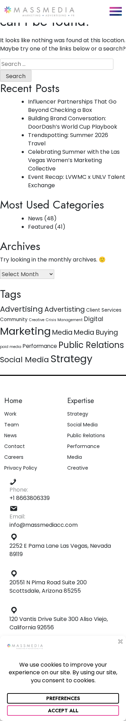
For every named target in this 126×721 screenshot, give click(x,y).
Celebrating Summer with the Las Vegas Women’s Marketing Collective (74, 160)
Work (10, 413)
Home (13, 401)
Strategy (71, 359)
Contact (14, 446)
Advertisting (64, 309)
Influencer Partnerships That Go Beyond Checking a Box (72, 106)
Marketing (25, 331)
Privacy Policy (20, 467)
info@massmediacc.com (43, 525)
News (35, 218)
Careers (13, 457)
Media (62, 332)
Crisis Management (64, 319)
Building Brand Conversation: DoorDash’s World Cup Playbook (72, 122)
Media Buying (96, 332)
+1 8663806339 (29, 498)
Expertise (80, 401)
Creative (36, 319)
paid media (10, 346)
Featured (40, 227)
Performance (40, 346)
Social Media (24, 359)
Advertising (21, 309)
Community (14, 319)
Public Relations (91, 345)
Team (11, 424)
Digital (93, 319)
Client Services (103, 310)
